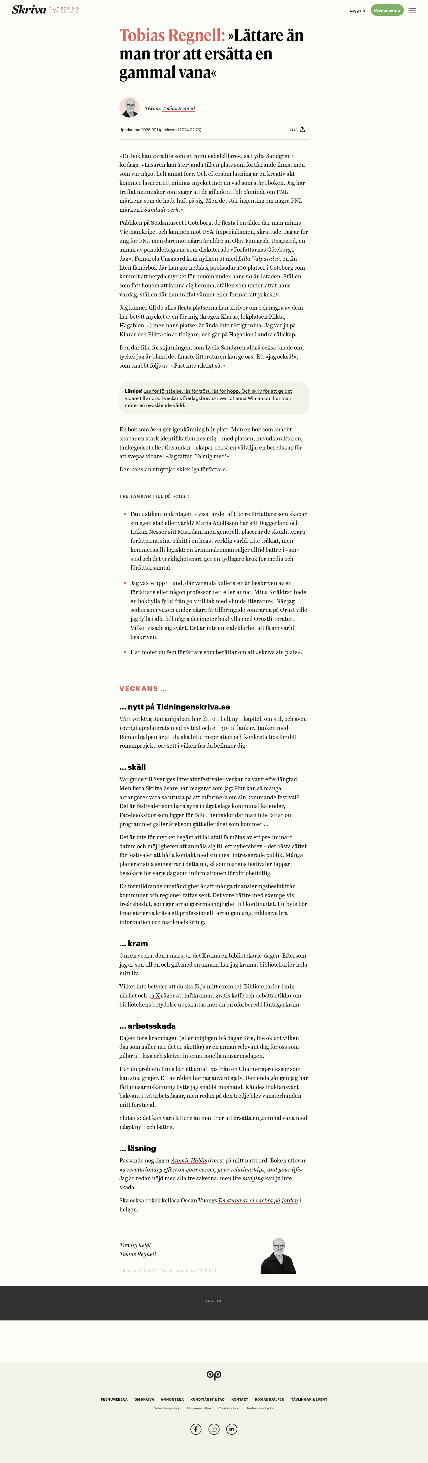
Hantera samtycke (259, 1408)
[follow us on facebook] (195, 1429)
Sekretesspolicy (167, 1408)
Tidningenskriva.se (193, 706)
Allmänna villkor (198, 1408)
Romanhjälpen (172, 719)
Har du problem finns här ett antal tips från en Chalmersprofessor (204, 1069)
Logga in (358, 10)
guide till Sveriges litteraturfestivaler (177, 779)
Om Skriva (144, 1399)
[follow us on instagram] (214, 1429)
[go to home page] (29, 9)
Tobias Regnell (178, 108)
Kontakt (239, 1399)
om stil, (273, 719)
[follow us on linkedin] (231, 1429)
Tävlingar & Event (309, 1399)
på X (154, 996)
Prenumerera (387, 10)
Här (135, 652)
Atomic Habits (189, 1161)
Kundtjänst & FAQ (207, 1399)
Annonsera (172, 1399)
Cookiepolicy (228, 1408)
